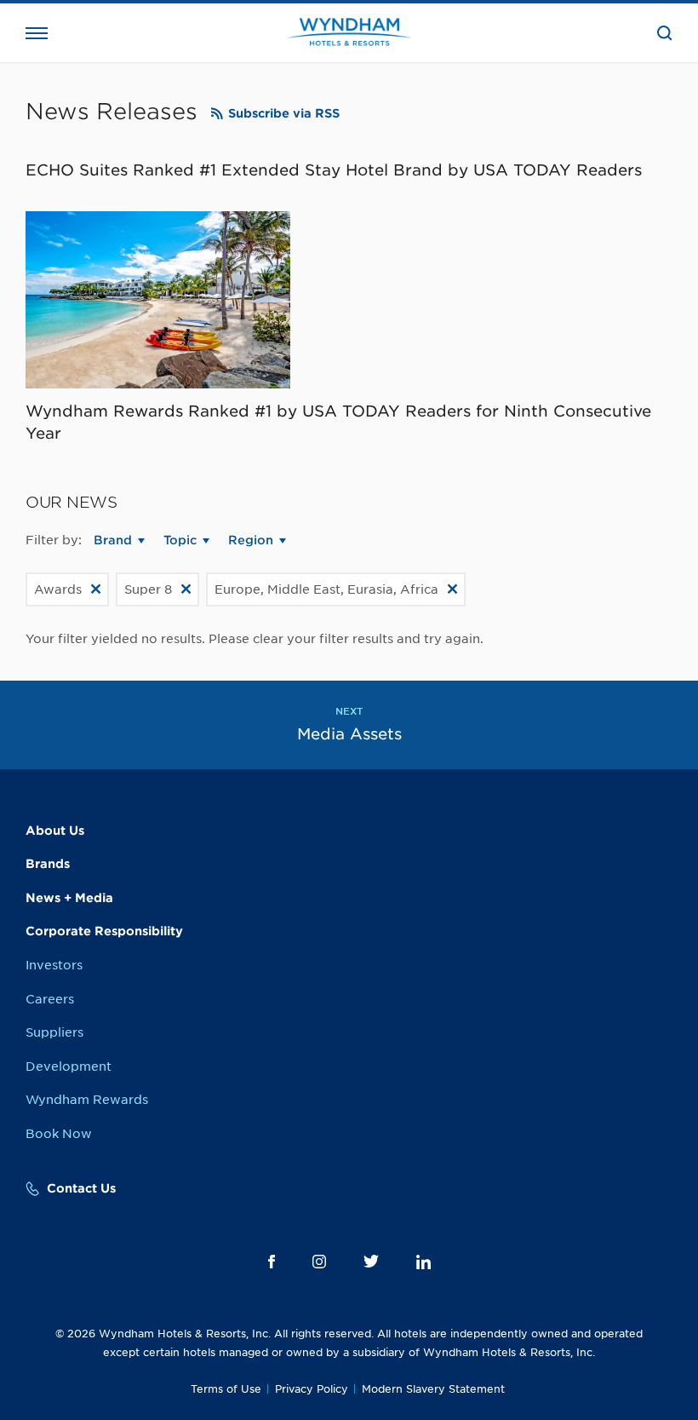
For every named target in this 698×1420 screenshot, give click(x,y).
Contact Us (81, 1188)
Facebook (271, 1261)
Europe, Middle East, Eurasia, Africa (326, 589)
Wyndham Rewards (87, 1100)
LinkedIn (423, 1262)
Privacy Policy (311, 1389)
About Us (55, 830)
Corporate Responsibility (104, 931)
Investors (54, 965)
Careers (50, 999)
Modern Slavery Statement (433, 1389)
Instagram (319, 1261)
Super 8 (148, 589)
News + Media (69, 898)
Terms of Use (226, 1389)
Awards (58, 589)
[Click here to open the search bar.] (664, 33)
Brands (48, 864)
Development (69, 1066)
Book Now (59, 1134)
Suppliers (54, 1032)
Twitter (371, 1261)
